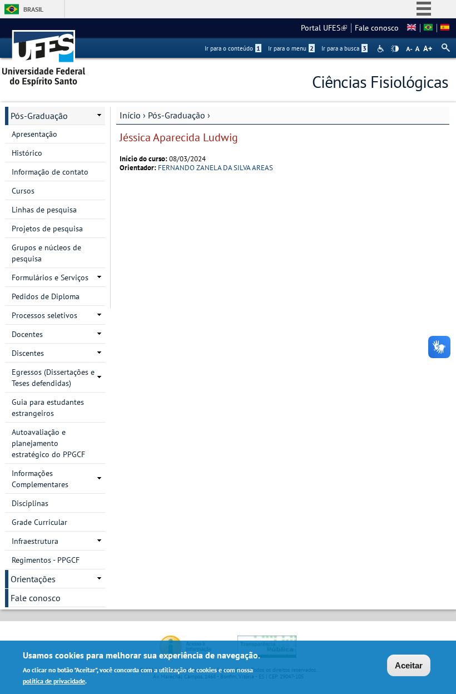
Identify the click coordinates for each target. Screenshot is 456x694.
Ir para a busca (343, 48)
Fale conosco (377, 28)
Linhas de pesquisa (44, 210)
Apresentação (34, 134)
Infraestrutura (35, 541)
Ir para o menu (291, 48)
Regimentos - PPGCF (46, 560)
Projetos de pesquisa (47, 229)
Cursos (23, 191)
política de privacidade (54, 681)
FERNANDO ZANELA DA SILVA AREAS (215, 167)
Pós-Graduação (176, 115)
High (395, 49)
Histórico (27, 153)
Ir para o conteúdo (232, 48)
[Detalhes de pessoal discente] (411, 28)
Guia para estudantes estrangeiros (48, 407)
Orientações (33, 578)
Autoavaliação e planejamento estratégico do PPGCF (48, 443)
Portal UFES (324, 28)
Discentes (28, 353)
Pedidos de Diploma (46, 296)
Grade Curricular (39, 522)
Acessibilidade (382, 48)
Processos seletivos (44, 315)
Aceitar (409, 665)
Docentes (27, 334)
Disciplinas (30, 503)
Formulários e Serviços (50, 277)
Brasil (33, 9)
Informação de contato (50, 172)
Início (130, 115)
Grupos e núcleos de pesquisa (46, 253)
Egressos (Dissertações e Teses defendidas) (53, 377)
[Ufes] (44, 54)
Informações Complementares (40, 478)
